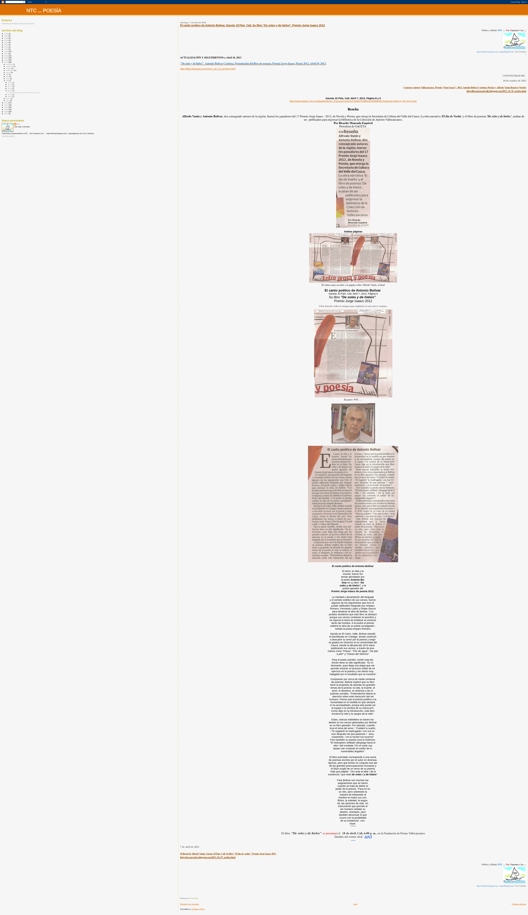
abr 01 (10, 96)
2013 (6, 62)
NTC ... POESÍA (43, 10)
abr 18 (10, 85)
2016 (6, 56)
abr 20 (10, 82)
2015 (6, 58)
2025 (6, 36)
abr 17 (10, 86)
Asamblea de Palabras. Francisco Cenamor (18, 23)
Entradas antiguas (519, 904)
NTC (18, 124)
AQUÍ (368, 836)
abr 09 (10, 89)
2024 (6, 38)
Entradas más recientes (189, 904)
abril (7, 80)
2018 (6, 51)
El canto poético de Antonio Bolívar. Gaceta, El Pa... (23, 92)
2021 (6, 45)
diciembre (9, 64)
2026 (6, 34)
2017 (6, 53)
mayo (8, 78)
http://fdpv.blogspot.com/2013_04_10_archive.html (207, 69)
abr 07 (10, 91)
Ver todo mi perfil (8, 136)
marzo (8, 98)
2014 (6, 60)
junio (7, 76)
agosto (8, 72)
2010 (6, 107)
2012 (6, 103)
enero (8, 100)
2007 (6, 114)
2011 (6, 105)
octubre (8, 68)
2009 (6, 109)
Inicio (355, 904)
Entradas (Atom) (198, 909)
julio (7, 74)
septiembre (10, 70)
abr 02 (10, 94)
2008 (6, 111)
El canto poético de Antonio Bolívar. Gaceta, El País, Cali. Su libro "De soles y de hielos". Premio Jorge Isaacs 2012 (252, 25)
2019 (6, 49)
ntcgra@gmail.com (506, 51)
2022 (6, 42)
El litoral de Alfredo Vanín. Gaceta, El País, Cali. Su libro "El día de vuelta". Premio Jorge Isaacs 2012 (228, 853)
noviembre (9, 66)
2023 (6, 40)
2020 (6, 47)
